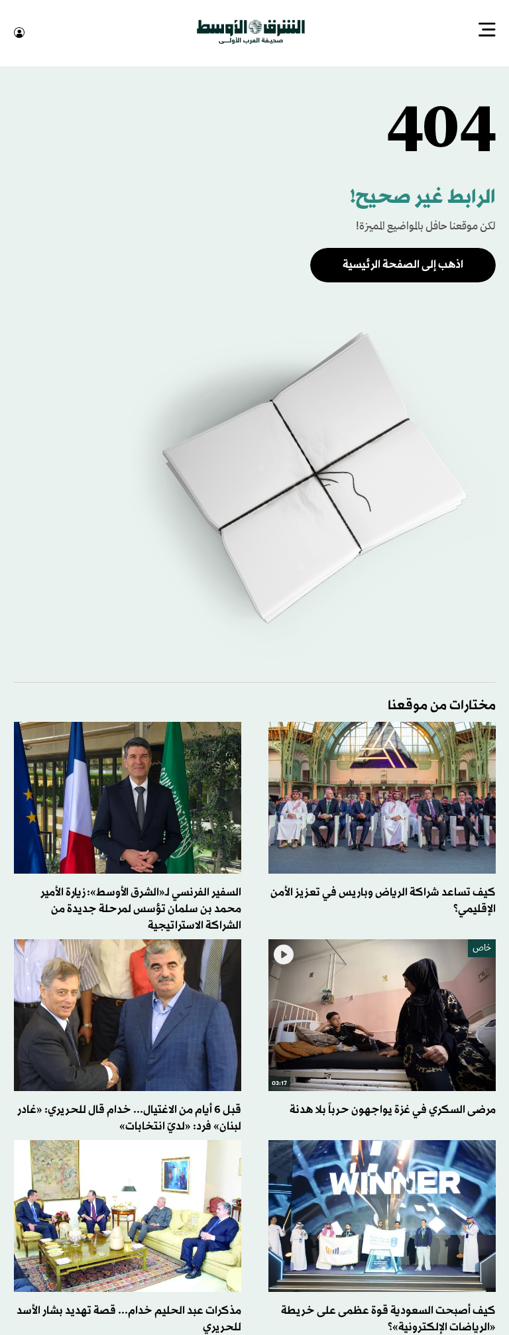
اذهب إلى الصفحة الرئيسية (403, 263)
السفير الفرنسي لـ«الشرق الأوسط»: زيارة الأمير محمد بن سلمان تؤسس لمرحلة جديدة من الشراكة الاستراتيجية (140, 908)
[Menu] (487, 31)
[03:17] (382, 1014)
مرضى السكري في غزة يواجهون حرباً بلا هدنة (393, 1108)
